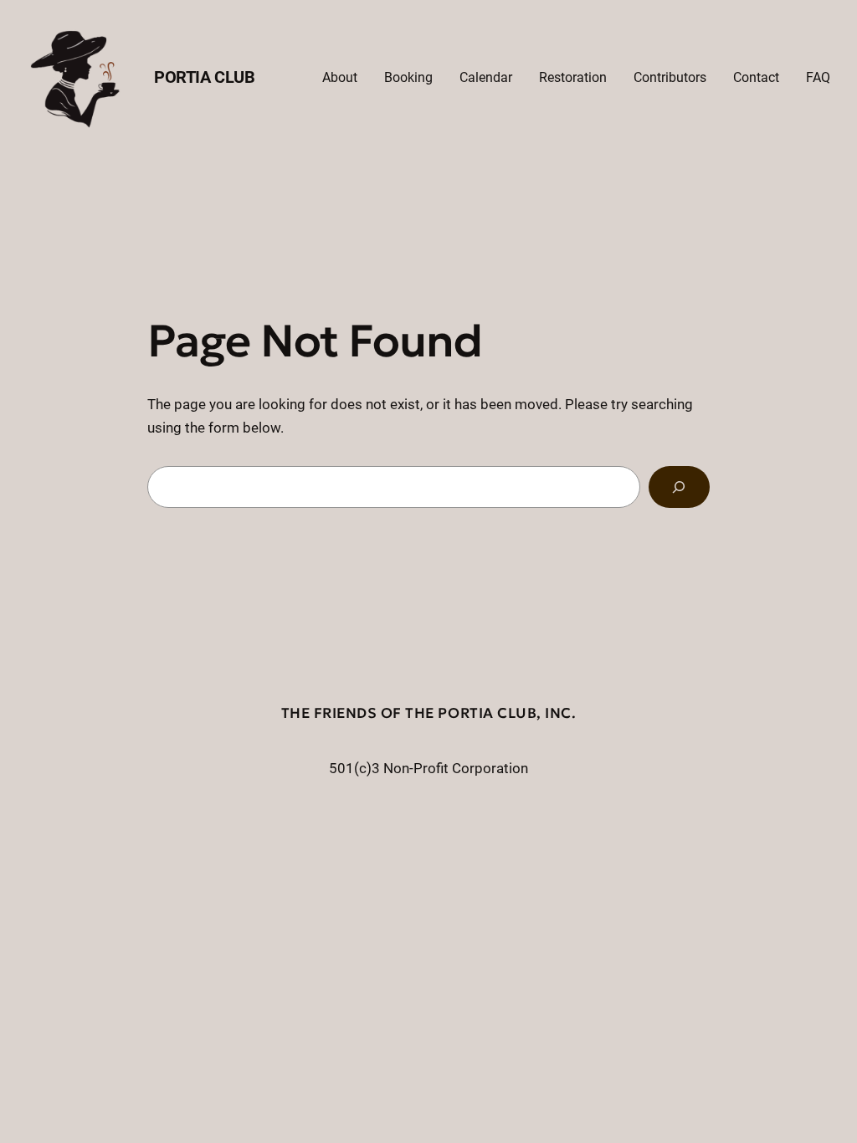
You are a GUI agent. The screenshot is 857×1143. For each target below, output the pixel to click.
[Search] (679, 487)
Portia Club (204, 77)
